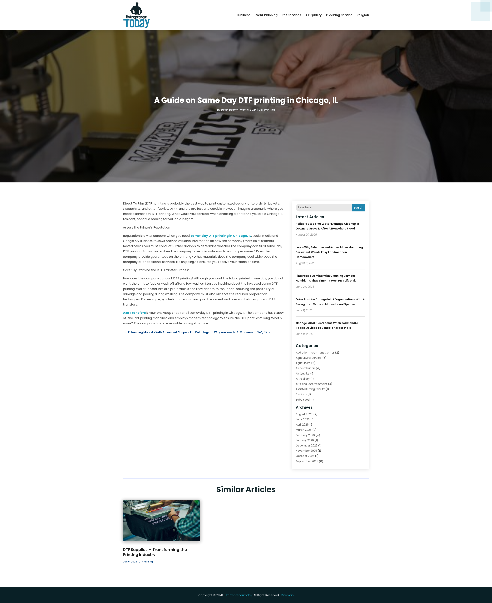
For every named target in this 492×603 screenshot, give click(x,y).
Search (358, 208)
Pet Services (291, 15)
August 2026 (304, 414)
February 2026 (305, 435)
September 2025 (307, 461)
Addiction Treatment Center (315, 353)
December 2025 (306, 445)
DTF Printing (267, 110)
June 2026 (303, 419)
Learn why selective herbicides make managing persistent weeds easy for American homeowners (329, 252)
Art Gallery (303, 379)
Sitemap (287, 595)
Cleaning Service (339, 15)
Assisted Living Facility (310, 389)
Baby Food (303, 400)
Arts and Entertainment (311, 384)
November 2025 (306, 451)
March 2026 (304, 430)
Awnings (301, 394)
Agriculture (303, 363)
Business (243, 15)
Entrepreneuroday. (239, 595)
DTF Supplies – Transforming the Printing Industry (155, 552)
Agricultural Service (309, 358)
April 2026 (302, 425)
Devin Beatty (229, 110)
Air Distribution (305, 368)
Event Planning (266, 15)
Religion (363, 15)
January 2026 (305, 440)
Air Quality (313, 15)
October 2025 (305, 456)
